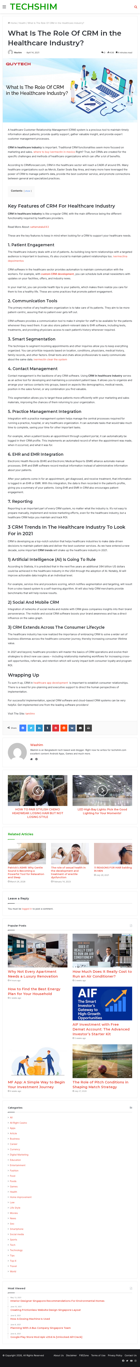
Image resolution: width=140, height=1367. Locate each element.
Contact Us (131, 1355)
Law (12, 1202)
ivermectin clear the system (50, 359)
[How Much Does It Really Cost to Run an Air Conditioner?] (102, 950)
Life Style (15, 1207)
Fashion (14, 1170)
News (13, 1218)
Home (13, 23)
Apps (12, 1128)
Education (15, 1160)
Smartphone (16, 1229)
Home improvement (21, 1197)
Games (14, 1186)
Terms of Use (98, 1355)
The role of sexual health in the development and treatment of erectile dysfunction (68, 872)
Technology (16, 1250)
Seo (12, 1223)
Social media (17, 1234)
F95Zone (84, 1355)
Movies (14, 1213)
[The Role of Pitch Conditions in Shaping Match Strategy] (102, 1061)
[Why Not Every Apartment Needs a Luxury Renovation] (37, 950)
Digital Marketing (19, 1154)
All (11, 1117)
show (27, 191)
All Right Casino (18, 1122)
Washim (18, 52)
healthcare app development (50, 682)
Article (13, 1133)
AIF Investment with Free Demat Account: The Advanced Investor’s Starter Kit (101, 1029)
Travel (13, 1266)
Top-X (13, 1260)
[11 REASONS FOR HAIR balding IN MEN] (113, 854)
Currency (15, 1149)
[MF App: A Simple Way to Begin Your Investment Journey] (37, 1061)
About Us (59, 1355)
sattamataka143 (39, 226)
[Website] (32, 759)
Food (12, 1176)
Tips (12, 1255)
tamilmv (30, 713)
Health (22, 23)
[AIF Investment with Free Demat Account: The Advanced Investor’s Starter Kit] (102, 1003)
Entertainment (17, 1165)
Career (13, 1144)
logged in (27, 908)
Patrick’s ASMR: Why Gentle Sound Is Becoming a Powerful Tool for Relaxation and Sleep (26, 872)
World (13, 1271)
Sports (13, 1239)
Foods (13, 1181)
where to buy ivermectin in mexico (54, 151)
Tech (12, 1245)
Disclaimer (71, 1355)
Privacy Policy (115, 1355)
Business (15, 1138)
